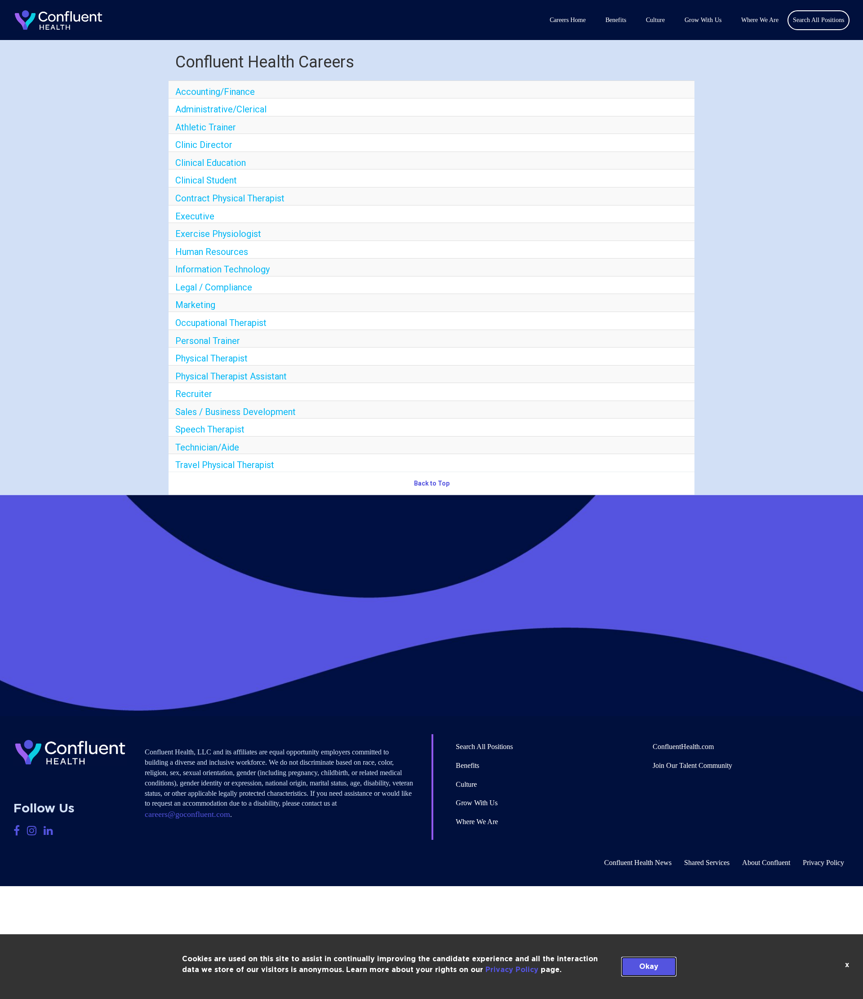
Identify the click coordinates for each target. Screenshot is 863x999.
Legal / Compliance (213, 287)
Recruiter (193, 393)
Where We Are (759, 20)
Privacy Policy (511, 969)
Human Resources (211, 251)
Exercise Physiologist (218, 233)
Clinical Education (210, 162)
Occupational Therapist (221, 322)
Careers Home (568, 20)
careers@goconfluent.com (187, 814)
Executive (194, 216)
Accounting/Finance (215, 91)
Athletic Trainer (205, 127)
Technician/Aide (207, 447)
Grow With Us (703, 20)
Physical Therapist (211, 358)
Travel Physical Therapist (224, 464)
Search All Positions (484, 746)
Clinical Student (206, 180)
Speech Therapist (210, 429)
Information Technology (222, 269)
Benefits (615, 20)
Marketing (195, 304)
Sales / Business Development (235, 411)
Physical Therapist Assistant (231, 376)
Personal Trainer (207, 340)
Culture (655, 20)
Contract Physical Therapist (230, 198)
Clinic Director (203, 144)
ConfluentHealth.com (683, 746)
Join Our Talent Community (692, 765)
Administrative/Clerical (221, 109)
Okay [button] (648, 966)
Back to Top (431, 483)
